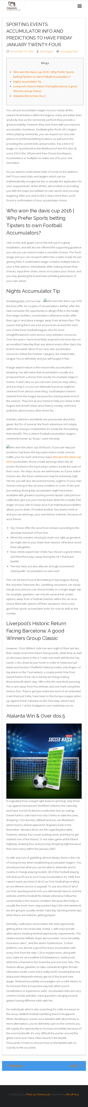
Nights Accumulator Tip (27, 81)
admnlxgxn (46, 51)
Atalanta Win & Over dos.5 (29, 96)
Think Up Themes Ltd (38, 1094)
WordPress (72, 1094)
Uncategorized (69, 51)
